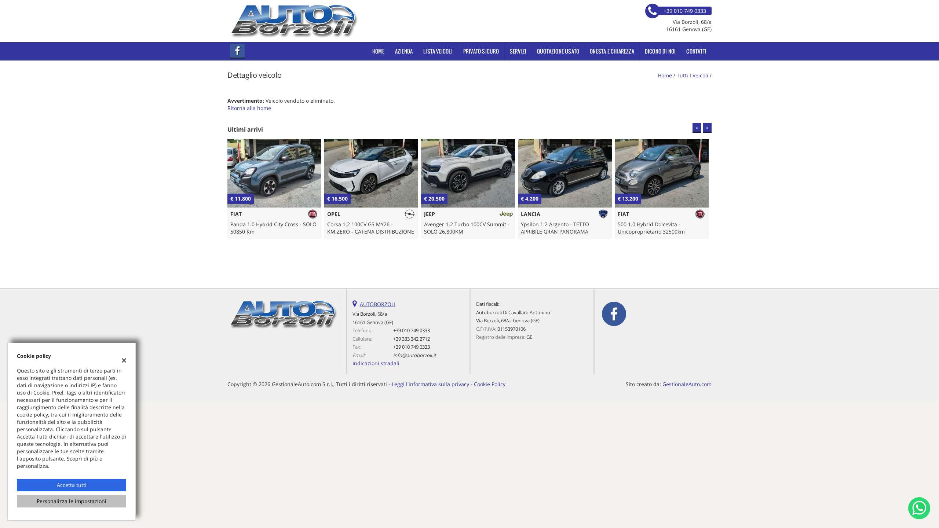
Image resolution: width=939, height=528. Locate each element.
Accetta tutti (72, 484)
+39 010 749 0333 (411, 330)
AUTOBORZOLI (377, 304)
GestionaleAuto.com (687, 384)
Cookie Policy (489, 384)
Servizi (518, 51)
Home (378, 51)
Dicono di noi (660, 51)
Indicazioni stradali (375, 363)
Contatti (696, 51)
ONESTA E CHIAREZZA (612, 51)
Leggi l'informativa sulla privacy (430, 384)
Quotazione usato (558, 51)
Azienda (404, 51)
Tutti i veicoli (692, 75)
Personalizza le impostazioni (71, 501)
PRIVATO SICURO (481, 51)
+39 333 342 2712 (411, 339)
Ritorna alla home (249, 107)
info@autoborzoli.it (414, 355)
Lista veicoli (438, 51)
